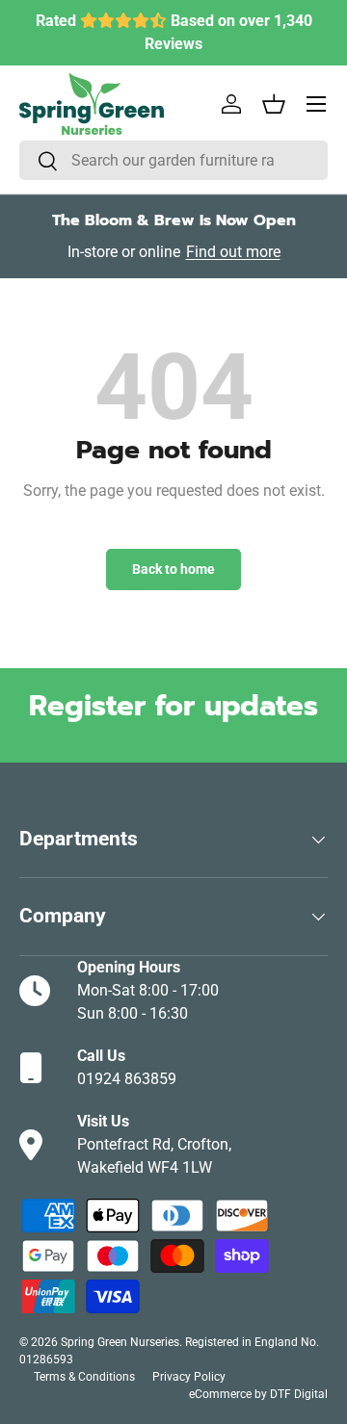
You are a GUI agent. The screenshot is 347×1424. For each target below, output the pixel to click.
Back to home (173, 569)
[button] (274, 104)
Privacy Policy (189, 1377)
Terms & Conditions (84, 1377)
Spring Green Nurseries (120, 1342)
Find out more (233, 252)
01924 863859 (126, 1079)
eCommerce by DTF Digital (258, 1394)
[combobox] (173, 160)
